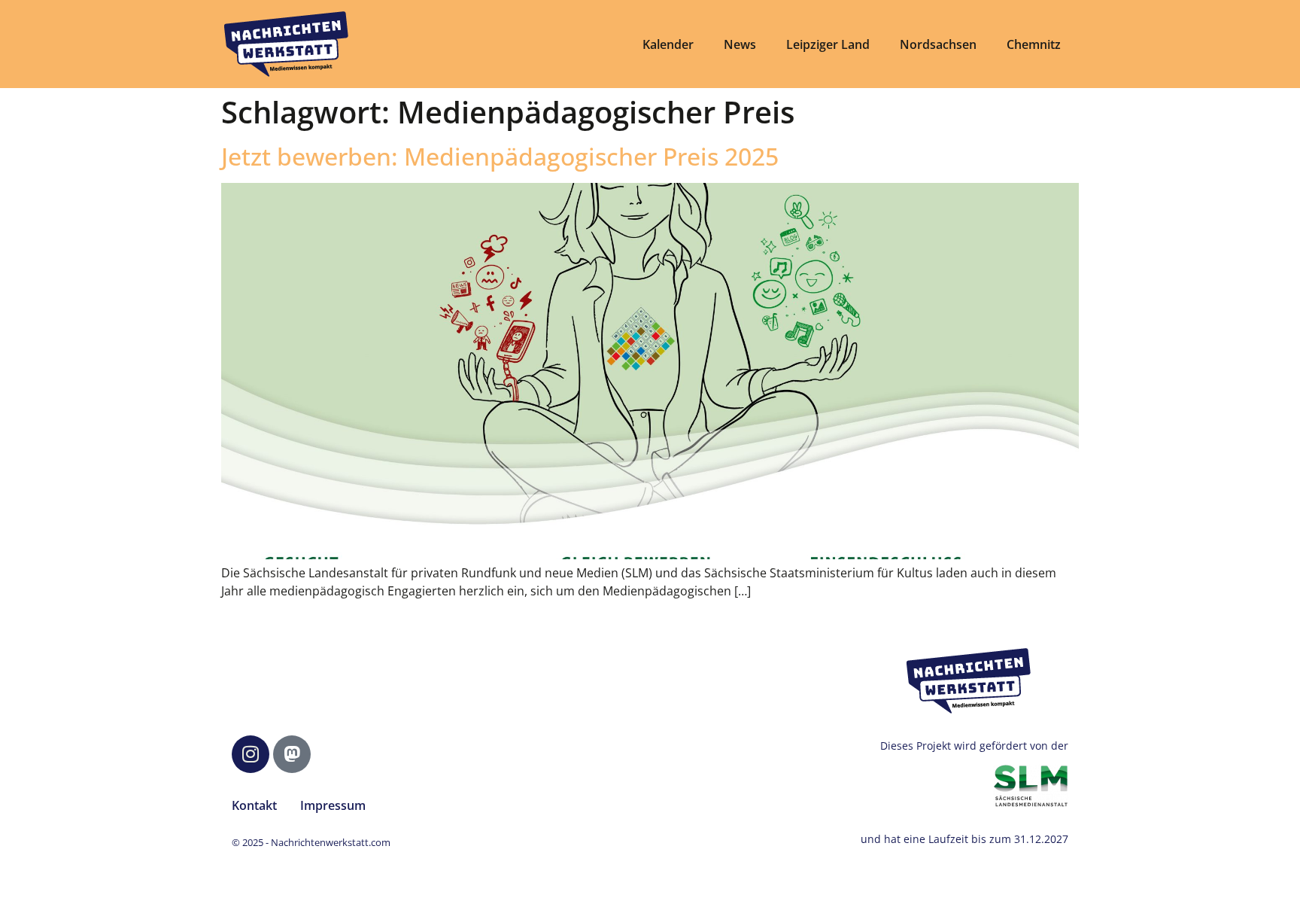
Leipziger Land (828, 44)
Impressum (333, 805)
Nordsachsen (938, 44)
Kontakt (254, 805)
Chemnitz (1034, 44)
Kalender (668, 44)
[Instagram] (250, 754)
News (740, 44)
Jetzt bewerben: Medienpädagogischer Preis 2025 (500, 156)
